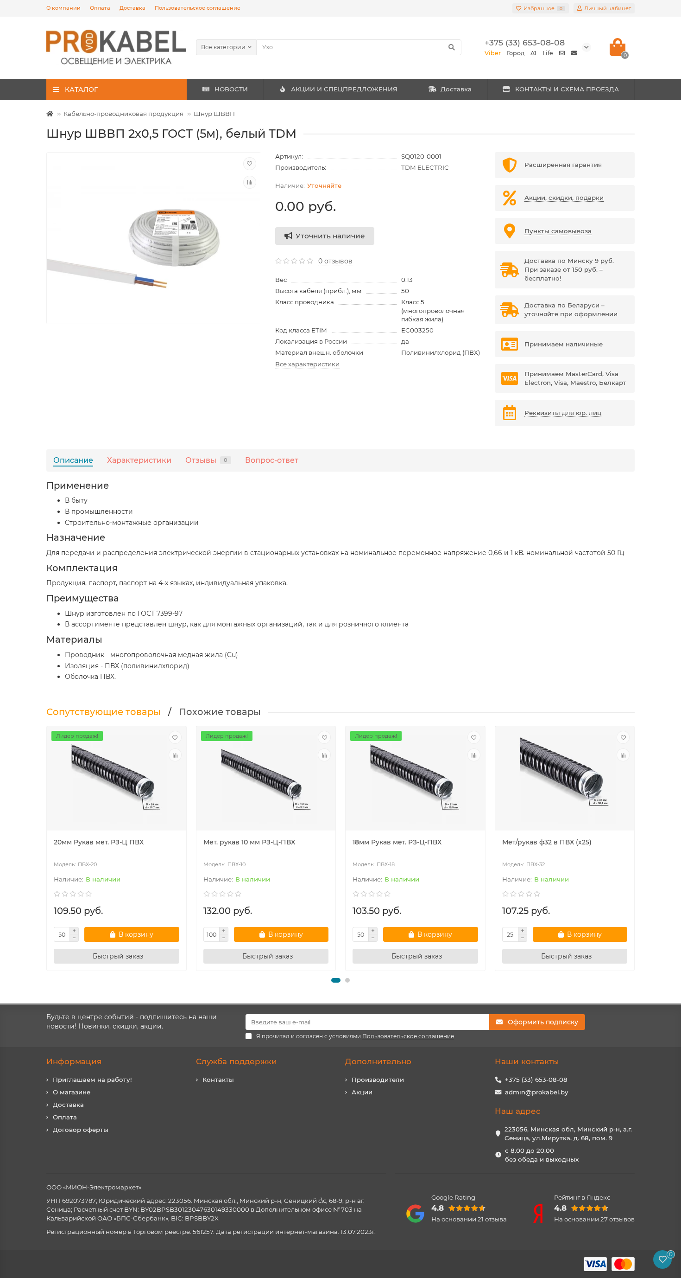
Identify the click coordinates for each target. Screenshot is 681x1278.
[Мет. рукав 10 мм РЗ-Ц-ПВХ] (266, 779)
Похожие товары (220, 711)
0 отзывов (335, 261)
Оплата (100, 8)
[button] (335, 980)
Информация (73, 1061)
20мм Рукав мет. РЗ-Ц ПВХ (99, 842)
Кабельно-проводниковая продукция (123, 113)
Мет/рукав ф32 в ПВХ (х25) (547, 842)
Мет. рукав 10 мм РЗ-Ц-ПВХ (249, 842)
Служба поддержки (236, 1061)
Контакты (218, 1079)
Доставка (132, 8)
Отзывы (206, 460)
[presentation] (47, 848)
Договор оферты (80, 1129)
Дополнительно (378, 1061)
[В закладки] (249, 163)
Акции (362, 1092)
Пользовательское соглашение (197, 8)
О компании (63, 8)
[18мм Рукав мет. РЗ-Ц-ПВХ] (415, 779)
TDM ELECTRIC (425, 167)
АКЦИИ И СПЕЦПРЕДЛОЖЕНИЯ (344, 89)
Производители (378, 1079)
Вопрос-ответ (271, 460)
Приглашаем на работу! (92, 1079)
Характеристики (139, 460)
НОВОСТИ (231, 89)
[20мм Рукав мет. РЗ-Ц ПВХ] (116, 779)
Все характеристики (307, 364)
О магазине (71, 1092)
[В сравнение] (249, 182)
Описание (73, 460)
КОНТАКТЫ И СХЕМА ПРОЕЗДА (567, 89)
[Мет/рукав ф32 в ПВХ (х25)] (565, 779)
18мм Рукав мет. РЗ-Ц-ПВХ (397, 842)
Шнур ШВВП (214, 113)
